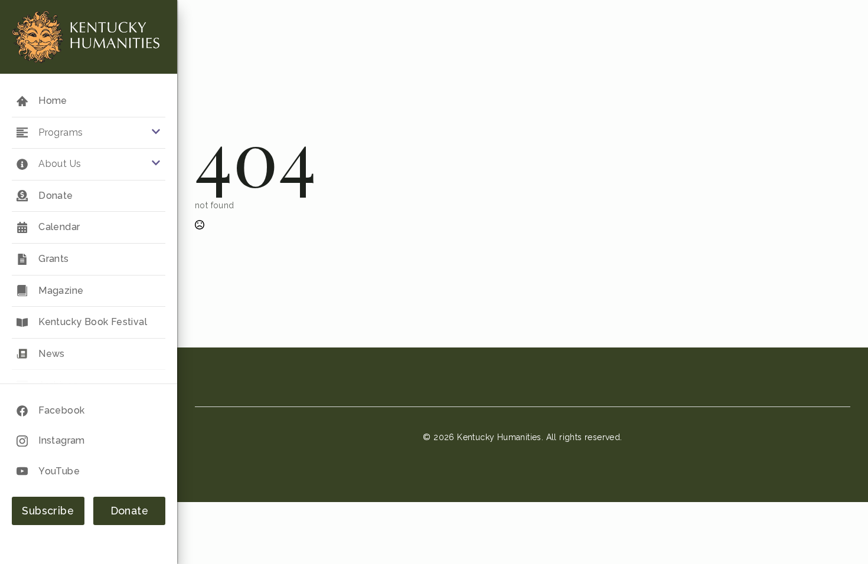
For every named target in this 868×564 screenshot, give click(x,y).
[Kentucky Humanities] (85, 37)
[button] (88, 133)
